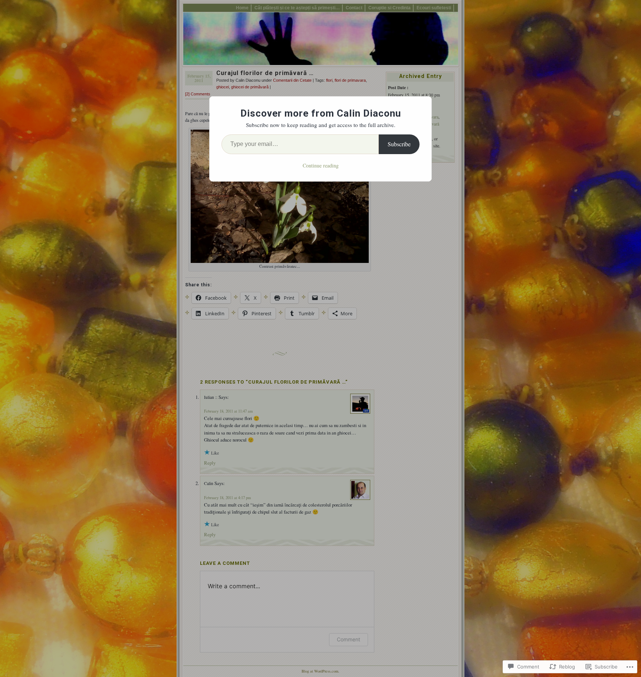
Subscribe (399, 144)
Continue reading (321, 165)
